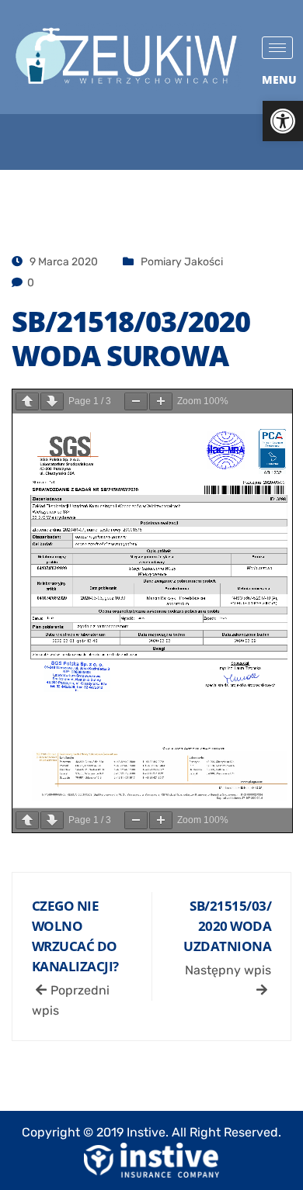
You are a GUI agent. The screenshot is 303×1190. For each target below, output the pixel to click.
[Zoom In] (160, 401)
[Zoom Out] (136, 401)
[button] (283, 121)
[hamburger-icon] (277, 47)
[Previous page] (27, 401)
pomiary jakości (182, 261)
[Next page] (52, 401)
